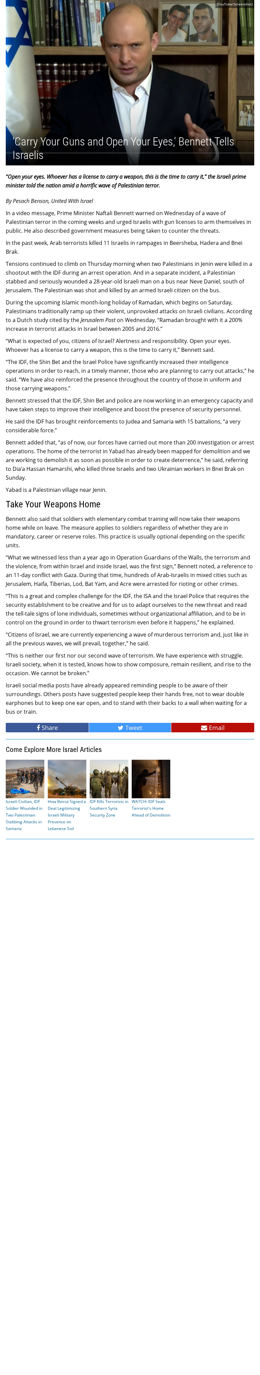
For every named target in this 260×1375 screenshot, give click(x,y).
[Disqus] (130, 1106)
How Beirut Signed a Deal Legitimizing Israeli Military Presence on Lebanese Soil (67, 815)
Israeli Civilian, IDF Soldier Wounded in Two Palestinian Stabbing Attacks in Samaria (24, 815)
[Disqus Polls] (130, 930)
